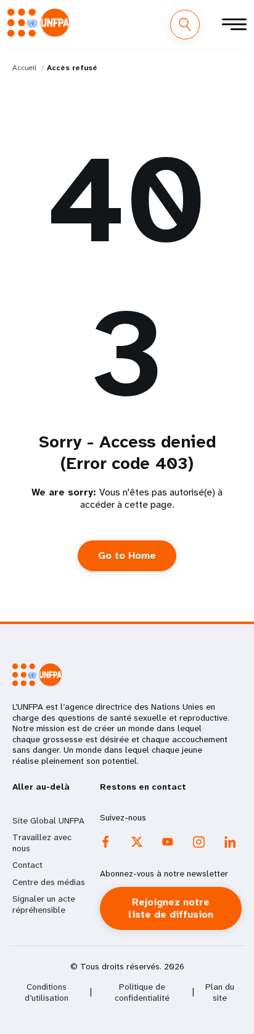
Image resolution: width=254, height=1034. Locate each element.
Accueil (24, 68)
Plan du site (219, 992)
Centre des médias (48, 882)
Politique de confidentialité (142, 992)
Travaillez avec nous (42, 843)
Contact (27, 864)
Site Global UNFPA (48, 820)
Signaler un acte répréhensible (43, 904)
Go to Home (127, 555)
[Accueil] (38, 23)
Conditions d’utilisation (46, 992)
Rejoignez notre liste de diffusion (170, 908)
